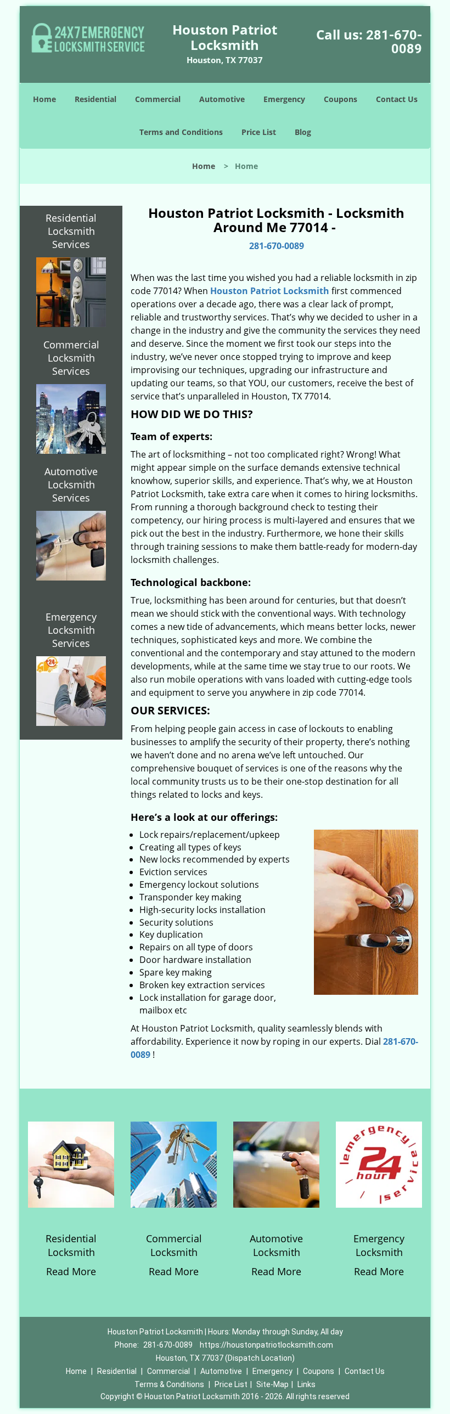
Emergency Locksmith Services (71, 630)
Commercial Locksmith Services (71, 358)
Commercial (158, 99)
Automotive (222, 99)
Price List (258, 132)
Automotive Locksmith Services (71, 484)
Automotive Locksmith (276, 1245)
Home (44, 99)
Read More (71, 1271)
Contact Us (397, 99)
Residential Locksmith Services (71, 231)
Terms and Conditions (181, 132)
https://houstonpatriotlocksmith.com (266, 1344)
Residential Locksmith (71, 1245)
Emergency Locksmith (378, 1245)
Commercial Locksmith (174, 1245)
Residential (95, 99)
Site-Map (272, 1384)
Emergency (284, 99)
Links (306, 1384)
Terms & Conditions (169, 1384)
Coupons (340, 99)
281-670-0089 (394, 42)
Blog (303, 132)
